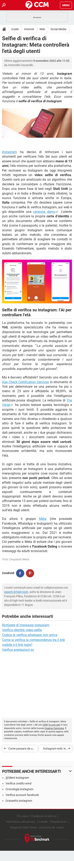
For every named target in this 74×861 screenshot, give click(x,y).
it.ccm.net (54, 724)
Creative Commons (54, 728)
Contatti (43, 821)
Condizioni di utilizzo (44, 816)
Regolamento (58, 821)
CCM (45, 724)
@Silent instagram (17, 777)
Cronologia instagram (19, 789)
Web (42, 29)
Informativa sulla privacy (20, 821)
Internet (29, 29)
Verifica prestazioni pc (18, 650)
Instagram (9, 152)
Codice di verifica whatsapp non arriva (29, 635)
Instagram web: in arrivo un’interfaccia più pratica (54, 749)
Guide (15, 29)
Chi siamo (23, 816)
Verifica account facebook (22, 795)
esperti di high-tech (16, 592)
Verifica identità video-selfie (22, 630)
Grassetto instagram (19, 800)
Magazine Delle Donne (23, 827)
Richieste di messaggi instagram (25, 625)
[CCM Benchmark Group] (37, 839)
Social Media (58, 29)
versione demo (44, 212)
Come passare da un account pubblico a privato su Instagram (21, 749)
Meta (42, 519)
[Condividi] (20, 573)
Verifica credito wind (18, 783)
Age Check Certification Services (25, 382)
